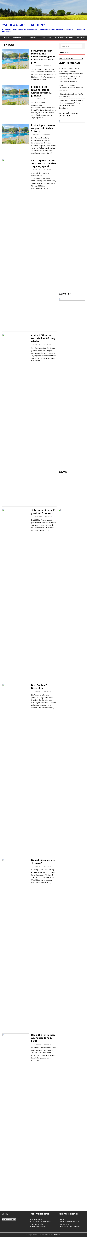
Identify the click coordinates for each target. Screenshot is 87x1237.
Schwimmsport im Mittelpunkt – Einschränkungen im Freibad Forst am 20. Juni (43, 56)
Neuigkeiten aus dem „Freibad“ (43, 861)
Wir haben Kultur (38, 1224)
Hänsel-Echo (64, 1224)
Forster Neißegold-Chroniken (70, 1226)
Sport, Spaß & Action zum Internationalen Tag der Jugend (43, 163)
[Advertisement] (72, 492)
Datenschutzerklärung (64, 38)
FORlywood (46, 38)
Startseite (6, 38)
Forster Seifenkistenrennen (69, 1222)
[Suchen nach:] (71, 46)
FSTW (62, 1219)
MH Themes (57, 1235)
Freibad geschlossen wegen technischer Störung (43, 128)
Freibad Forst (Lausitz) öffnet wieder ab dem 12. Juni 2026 (41, 91)
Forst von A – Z (19, 38)
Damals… (33, 38)
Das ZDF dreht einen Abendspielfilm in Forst (43, 1037)
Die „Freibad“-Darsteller (39, 687)
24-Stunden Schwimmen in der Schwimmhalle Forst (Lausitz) (71, 87)
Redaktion (47, 66)
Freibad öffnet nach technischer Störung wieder (43, 338)
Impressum (81, 38)
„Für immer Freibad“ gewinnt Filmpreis (43, 512)
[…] (48, 79)
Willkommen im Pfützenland (41, 1222)
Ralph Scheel (63, 100)
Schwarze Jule (37, 1219)
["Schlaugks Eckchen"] (43, 19)
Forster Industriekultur (39, 1226)
